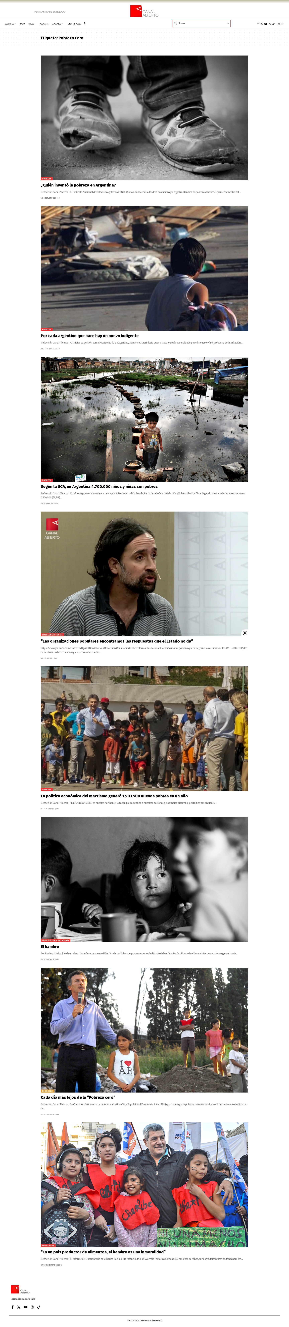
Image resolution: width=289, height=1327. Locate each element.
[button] (85, 24)
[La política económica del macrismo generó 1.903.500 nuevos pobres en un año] (144, 728)
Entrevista (48, 1245)
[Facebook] (258, 24)
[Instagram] (270, 24)
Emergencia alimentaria (55, 940)
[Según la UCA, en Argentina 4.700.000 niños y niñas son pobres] (144, 419)
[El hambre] (144, 879)
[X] (262, 24)
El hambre (50, 946)
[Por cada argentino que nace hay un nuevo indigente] (144, 268)
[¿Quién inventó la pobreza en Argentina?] (144, 118)
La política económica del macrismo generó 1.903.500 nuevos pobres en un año (114, 796)
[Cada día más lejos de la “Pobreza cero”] (144, 1030)
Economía (47, 1091)
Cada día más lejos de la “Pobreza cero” (78, 1097)
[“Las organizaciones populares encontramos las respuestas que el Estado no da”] (144, 574)
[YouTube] (266, 24)
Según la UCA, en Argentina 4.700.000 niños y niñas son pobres (99, 486)
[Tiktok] (273, 24)
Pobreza (46, 178)
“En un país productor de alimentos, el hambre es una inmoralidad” (103, 1252)
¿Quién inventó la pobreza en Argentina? (78, 185)
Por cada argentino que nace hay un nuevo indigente (90, 335)
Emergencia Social (52, 634)
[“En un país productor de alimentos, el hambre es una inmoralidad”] (144, 1184)
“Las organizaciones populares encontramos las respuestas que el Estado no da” (117, 641)
